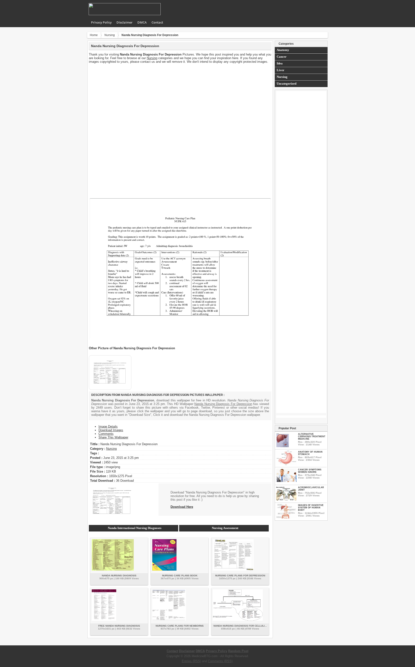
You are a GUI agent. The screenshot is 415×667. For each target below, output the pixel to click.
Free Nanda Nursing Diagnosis (119, 625)
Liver (280, 70)
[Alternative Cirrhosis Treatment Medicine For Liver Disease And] (282, 446)
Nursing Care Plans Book (179, 575)
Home (94, 35)
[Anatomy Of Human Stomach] (286, 464)
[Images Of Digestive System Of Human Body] (286, 517)
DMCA (142, 22)
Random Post (238, 651)
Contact (157, 22)
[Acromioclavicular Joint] (286, 499)
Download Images (110, 430)
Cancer (282, 56)
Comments (106, 434)
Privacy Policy (101, 22)
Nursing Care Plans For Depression (240, 575)
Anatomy (283, 50)
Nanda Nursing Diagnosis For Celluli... (240, 625)
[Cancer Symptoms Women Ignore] (286, 481)
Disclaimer (124, 22)
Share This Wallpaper (113, 437)
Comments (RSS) (220, 661)
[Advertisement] (180, 97)
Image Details (108, 426)
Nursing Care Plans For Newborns (180, 625)
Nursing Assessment (225, 528)
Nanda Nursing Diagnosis (119, 575)
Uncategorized (286, 83)
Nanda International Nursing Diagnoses (134, 528)
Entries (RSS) (191, 661)
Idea (280, 63)
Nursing (109, 35)
